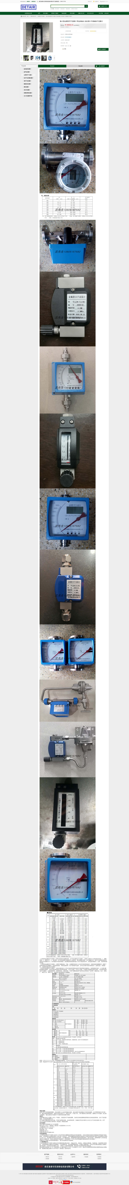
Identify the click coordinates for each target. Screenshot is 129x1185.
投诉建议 (99, 1156)
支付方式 (60, 1156)
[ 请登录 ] (28, 1)
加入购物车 (103, 49)
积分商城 (101, 13)
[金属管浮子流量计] (26, 58)
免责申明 (73, 1156)
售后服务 (86, 1156)
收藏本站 (97, 1)
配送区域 (60, 1158)
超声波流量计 (27, 72)
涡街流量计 (57, 8)
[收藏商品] (64, 48)
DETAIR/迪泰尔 (68, 37)
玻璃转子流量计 (74, 8)
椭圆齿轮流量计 (27, 84)
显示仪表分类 (90, 13)
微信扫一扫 (104, 1)
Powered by (64, 1179)
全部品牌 (106, 13)
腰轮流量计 (26, 86)
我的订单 (90, 1)
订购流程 (47, 1158)
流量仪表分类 (81, 13)
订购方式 (47, 1156)
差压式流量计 (27, 89)
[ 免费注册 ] (33, 1)
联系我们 (99, 1158)
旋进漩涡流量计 (27, 69)
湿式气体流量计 (27, 81)
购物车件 (104, 6)
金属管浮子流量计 (41, 16)
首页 (39, 13)
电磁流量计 (68, 8)
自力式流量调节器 (28, 95)
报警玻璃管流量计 (28, 92)
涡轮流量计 (62, 8)
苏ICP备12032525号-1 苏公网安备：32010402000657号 (67, 1176)
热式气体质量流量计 (28, 78)
